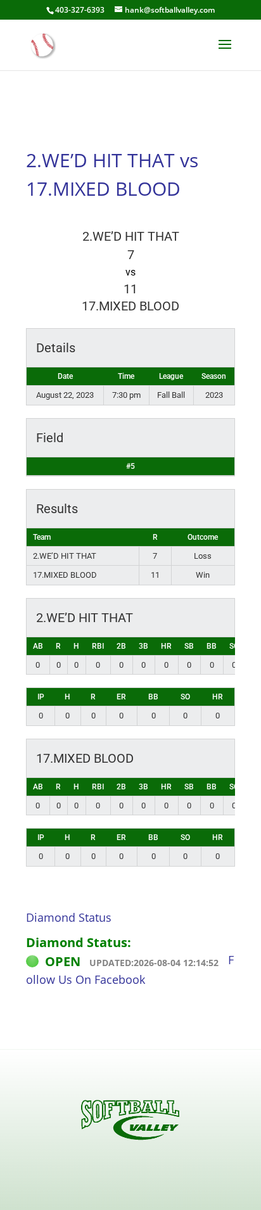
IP (40, 696)
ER (121, 696)
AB (38, 646)
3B (143, 646)
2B (121, 646)
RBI (98, 646)
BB (212, 646)
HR (166, 646)
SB (189, 646)
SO (234, 646)
